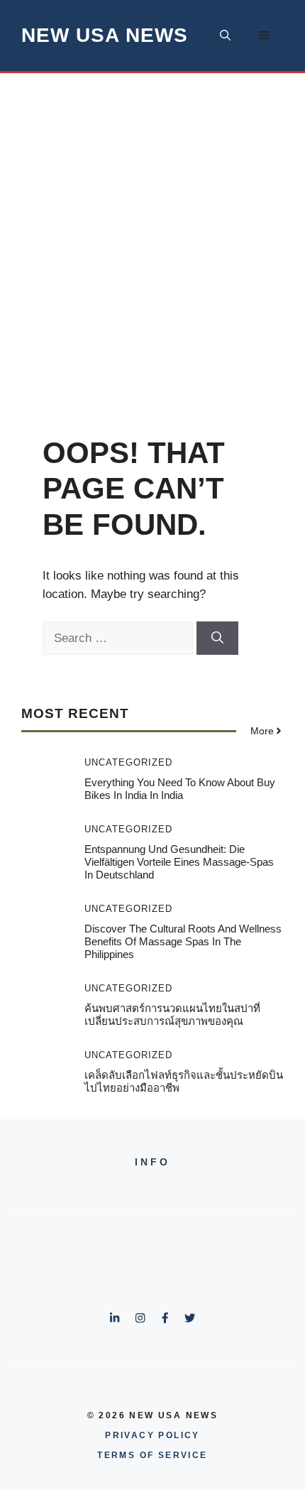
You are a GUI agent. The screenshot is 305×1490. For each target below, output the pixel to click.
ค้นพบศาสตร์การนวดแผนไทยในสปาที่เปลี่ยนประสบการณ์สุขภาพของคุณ (172, 1014)
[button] (225, 35)
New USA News (104, 35)
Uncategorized (128, 762)
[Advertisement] (152, 233)
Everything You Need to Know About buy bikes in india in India (179, 788)
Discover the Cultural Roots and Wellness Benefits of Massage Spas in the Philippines (183, 941)
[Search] (217, 638)
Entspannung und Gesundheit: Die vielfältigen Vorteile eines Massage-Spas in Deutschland (179, 862)
